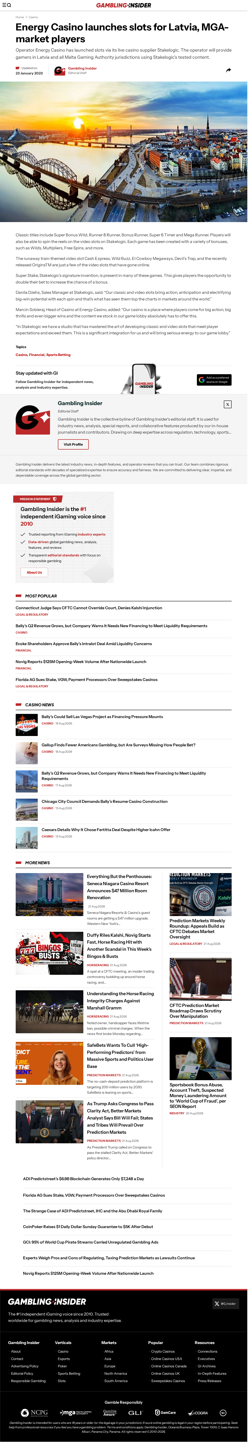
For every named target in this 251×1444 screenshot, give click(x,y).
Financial (36, 355)
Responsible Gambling (28, 1381)
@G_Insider (228, 1303)
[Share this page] (229, 70)
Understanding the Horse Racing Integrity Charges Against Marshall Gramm (120, 1001)
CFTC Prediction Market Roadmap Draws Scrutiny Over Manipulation (196, 1011)
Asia (107, 1359)
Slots (62, 1381)
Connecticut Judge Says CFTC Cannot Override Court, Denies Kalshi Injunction (89, 607)
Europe (109, 1366)
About (16, 1351)
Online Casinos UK (165, 1373)
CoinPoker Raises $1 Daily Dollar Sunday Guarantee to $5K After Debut (88, 1226)
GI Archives (207, 1366)
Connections (207, 1351)
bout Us (34, 572)
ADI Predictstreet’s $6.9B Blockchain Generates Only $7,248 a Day (83, 1178)
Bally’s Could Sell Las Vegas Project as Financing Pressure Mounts (102, 716)
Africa (108, 1351)
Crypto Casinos (163, 1351)
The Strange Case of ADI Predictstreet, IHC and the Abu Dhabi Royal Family (92, 1210)
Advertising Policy (24, 1366)
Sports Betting (58, 355)
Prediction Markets (104, 1075)
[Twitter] (228, 404)
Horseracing (98, 965)
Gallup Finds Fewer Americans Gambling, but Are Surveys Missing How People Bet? (118, 744)
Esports (64, 1359)
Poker (62, 1366)
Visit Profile (73, 444)
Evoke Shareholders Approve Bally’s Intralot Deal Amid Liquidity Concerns (84, 643)
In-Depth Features (212, 1373)
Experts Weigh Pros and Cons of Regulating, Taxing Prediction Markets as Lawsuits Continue (109, 1257)
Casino (33, 17)
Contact (17, 1359)
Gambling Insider (82, 68)
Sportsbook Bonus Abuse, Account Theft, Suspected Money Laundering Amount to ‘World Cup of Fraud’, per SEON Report (198, 1095)
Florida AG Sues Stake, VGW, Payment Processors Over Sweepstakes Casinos (87, 679)
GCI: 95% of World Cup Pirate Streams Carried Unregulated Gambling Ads (90, 1242)
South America (115, 1381)
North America (115, 1373)
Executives (206, 1359)
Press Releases (209, 1381)
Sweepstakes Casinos (168, 1381)
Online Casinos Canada (169, 1366)
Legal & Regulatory (32, 614)
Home (20, 17)
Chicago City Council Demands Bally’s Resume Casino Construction (105, 801)
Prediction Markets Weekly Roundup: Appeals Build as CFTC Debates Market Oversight (197, 929)
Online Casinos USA (166, 1359)
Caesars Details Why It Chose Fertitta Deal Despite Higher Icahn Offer (106, 829)
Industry (177, 1113)
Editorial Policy (22, 1373)
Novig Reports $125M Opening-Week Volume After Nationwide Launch (81, 661)
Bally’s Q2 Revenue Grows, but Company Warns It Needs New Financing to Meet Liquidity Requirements (111, 625)
